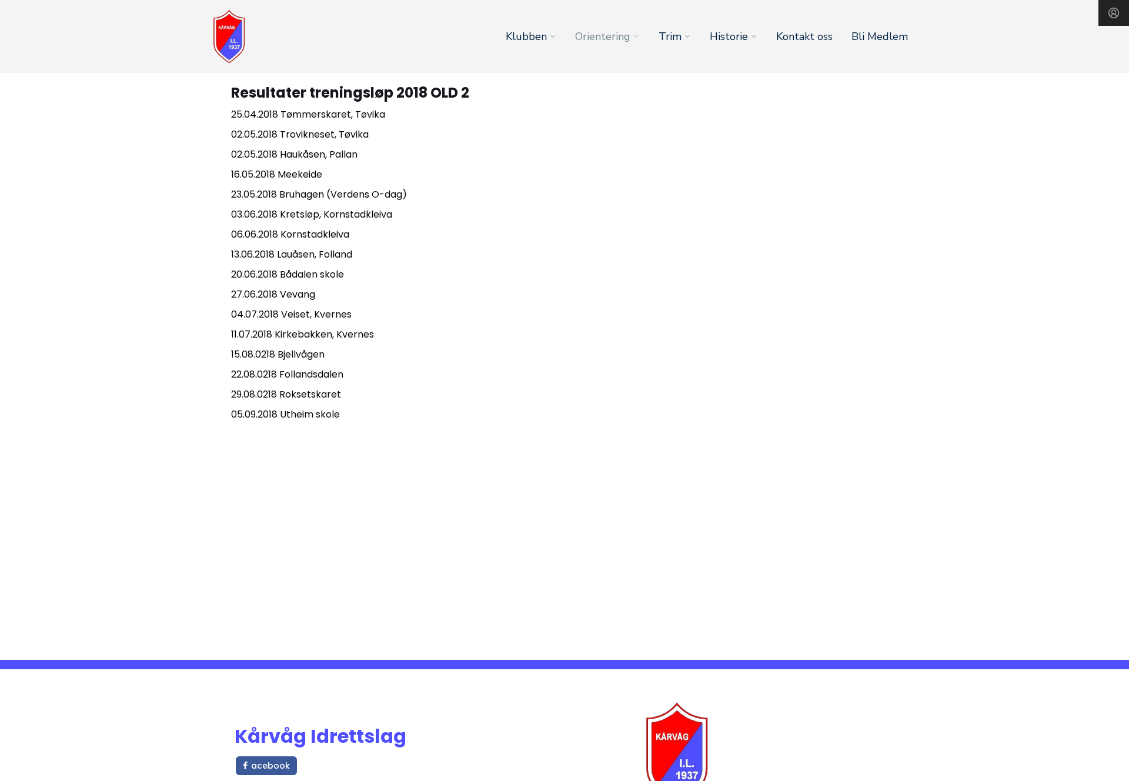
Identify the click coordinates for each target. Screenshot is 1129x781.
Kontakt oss (804, 36)
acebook (270, 766)
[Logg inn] (1113, 13)
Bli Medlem (879, 36)
